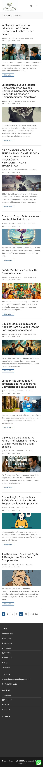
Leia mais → (8, 75)
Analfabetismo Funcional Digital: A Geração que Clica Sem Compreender (21, 557)
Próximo (34, 614)
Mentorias (7, 638)
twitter (6, 704)
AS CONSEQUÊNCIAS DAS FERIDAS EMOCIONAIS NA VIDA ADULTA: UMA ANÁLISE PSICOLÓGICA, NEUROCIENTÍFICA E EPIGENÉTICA (20, 158)
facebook (8, 700)
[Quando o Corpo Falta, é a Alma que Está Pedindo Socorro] (21, 237)
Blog (5, 662)
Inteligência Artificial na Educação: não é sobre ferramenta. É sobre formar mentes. (18, 30)
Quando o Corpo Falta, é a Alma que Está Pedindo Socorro (20, 218)
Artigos (30, 38)
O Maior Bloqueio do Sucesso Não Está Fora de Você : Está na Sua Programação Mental (20, 326)
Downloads (8, 658)
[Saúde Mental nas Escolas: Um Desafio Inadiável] (21, 291)
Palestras (7, 648)
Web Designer (21, 763)
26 (26, 614)
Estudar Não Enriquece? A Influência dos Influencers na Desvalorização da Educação (19, 383)
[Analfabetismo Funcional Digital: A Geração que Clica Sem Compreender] (21, 578)
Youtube (6, 709)
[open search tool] (31, 6)
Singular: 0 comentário (11, 41)
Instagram (7, 695)
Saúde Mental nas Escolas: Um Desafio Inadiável (20, 272)
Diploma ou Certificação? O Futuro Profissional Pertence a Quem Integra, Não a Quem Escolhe (19, 442)
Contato (6, 667)
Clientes (7, 653)
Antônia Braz (8, 634)
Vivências (8, 643)
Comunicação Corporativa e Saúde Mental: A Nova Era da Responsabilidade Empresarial (20, 500)
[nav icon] (37, 6)
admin (5, 38)
